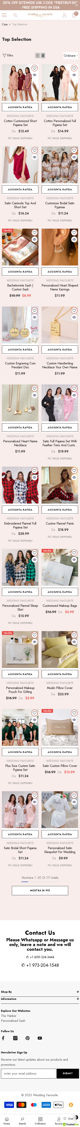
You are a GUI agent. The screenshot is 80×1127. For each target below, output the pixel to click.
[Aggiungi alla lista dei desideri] (34, 68)
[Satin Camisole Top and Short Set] (20, 164)
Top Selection (19, 24)
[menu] (4, 15)
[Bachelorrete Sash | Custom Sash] (20, 247)
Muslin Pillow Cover (60, 688)
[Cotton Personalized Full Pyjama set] (60, 82)
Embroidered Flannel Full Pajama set (20, 525)
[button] (37, 55)
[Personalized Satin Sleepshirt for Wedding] (60, 809)
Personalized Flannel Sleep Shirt (20, 608)
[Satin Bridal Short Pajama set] (20, 809)
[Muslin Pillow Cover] (60, 649)
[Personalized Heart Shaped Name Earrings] (60, 247)
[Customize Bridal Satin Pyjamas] (60, 164)
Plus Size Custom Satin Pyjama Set (20, 768)
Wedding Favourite (20, 116)
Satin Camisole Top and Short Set (20, 205)
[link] (22, 1120)
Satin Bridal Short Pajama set (20, 850)
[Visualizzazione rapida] (34, 75)
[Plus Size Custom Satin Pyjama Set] (20, 727)
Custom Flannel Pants (60, 524)
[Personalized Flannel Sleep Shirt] (20, 567)
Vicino (76, 5)
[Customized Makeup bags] (60, 567)
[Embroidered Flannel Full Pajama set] (20, 485)
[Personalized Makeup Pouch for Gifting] (20, 649)
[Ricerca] (15, 15)
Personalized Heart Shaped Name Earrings (60, 287)
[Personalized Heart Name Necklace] (20, 402)
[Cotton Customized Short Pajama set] (20, 82)
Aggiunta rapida (20, 107)
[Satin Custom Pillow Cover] (60, 727)
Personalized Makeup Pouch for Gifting (20, 690)
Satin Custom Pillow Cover (60, 766)
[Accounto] (65, 15)
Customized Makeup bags (60, 606)
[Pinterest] (27, 1038)
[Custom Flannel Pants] (60, 485)
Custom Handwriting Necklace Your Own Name (59, 365)
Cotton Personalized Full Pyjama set (60, 123)
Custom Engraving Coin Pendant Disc (20, 365)
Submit (68, 1073)
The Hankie (8, 1016)
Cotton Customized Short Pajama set (20, 123)
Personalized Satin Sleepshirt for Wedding (59, 850)
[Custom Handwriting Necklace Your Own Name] (60, 325)
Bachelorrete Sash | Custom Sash (20, 287)
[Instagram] (15, 1038)
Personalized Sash (13, 1020)
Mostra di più (40, 890)
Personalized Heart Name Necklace (20, 443)
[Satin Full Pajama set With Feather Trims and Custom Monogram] (60, 402)
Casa (5, 24)
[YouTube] (39, 1038)
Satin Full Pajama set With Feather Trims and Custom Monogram (60, 443)
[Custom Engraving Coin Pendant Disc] (20, 325)
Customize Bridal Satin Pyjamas (59, 205)
